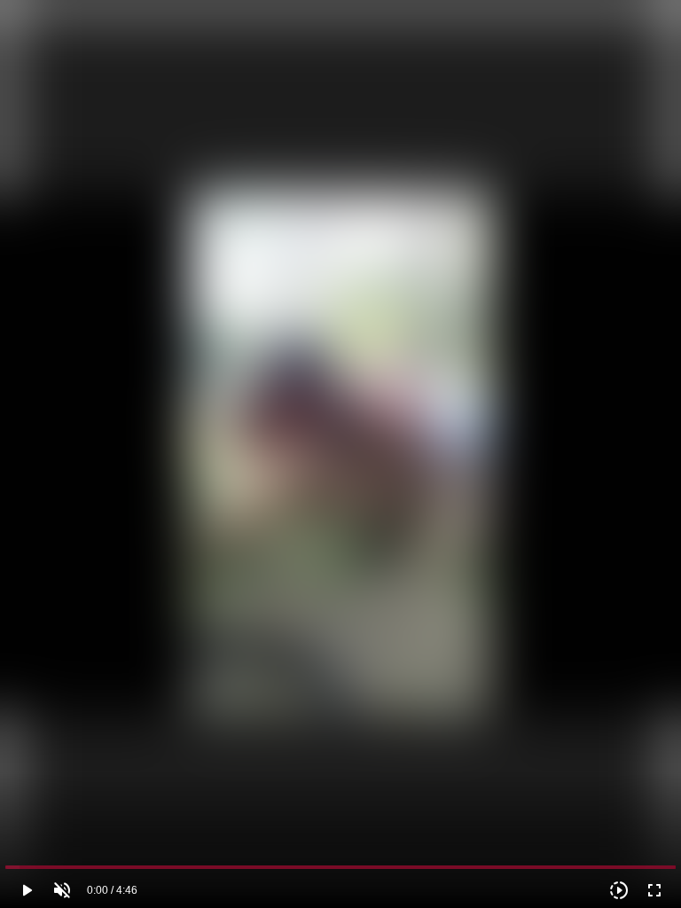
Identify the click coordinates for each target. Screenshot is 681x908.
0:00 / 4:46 (112, 890)
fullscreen (654, 890)
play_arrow (26, 890)
